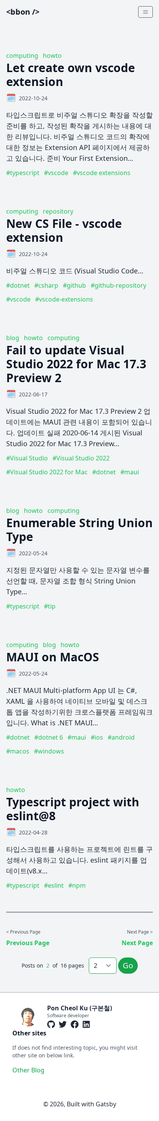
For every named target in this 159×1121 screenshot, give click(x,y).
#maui (129, 472)
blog (12, 338)
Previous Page (27, 943)
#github (74, 285)
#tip (50, 606)
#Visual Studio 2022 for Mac (47, 472)
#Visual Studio (27, 458)
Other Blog (28, 1070)
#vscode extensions (101, 173)
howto (52, 55)
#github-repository (118, 285)
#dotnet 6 (48, 737)
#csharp (46, 285)
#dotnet (18, 285)
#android (121, 737)
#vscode (56, 173)
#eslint (54, 885)
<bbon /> (22, 12)
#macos (17, 751)
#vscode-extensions (64, 299)
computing (22, 55)
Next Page (137, 943)
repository (58, 211)
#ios (97, 737)
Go (128, 965)
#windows (49, 751)
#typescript (22, 173)
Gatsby (106, 1104)
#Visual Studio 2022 (81, 458)
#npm (77, 885)
